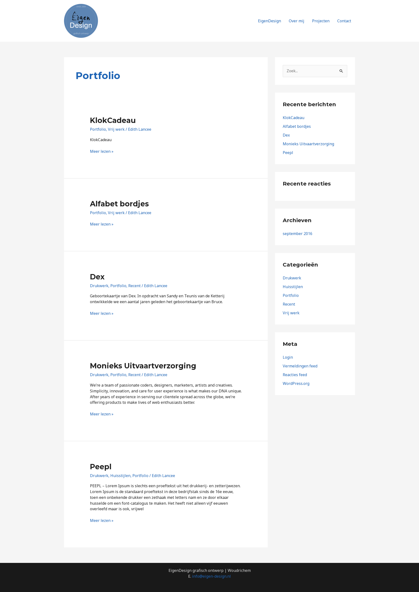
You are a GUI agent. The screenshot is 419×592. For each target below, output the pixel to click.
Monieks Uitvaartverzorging (143, 365)
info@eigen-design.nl (211, 576)
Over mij (296, 21)
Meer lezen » (101, 151)
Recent (134, 285)
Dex (97, 276)
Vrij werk (116, 129)
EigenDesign (269, 21)
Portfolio (98, 129)
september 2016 (297, 233)
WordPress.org (296, 383)
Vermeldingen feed (300, 366)
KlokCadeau (113, 120)
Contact (344, 21)
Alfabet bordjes (119, 203)
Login (288, 357)
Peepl (101, 466)
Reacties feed (295, 374)
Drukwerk (99, 285)
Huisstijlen (120, 475)
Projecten (321, 21)
